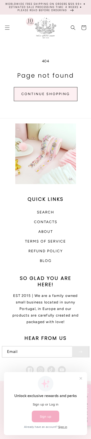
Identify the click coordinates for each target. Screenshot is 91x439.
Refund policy (45, 251)
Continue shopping (45, 94)
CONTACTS (45, 222)
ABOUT (45, 231)
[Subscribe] (80, 352)
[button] (7, 27)
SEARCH (45, 212)
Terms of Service (45, 241)
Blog (45, 261)
